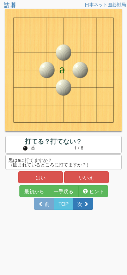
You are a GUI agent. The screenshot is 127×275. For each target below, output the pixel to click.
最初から (34, 191)
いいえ (86, 177)
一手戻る (63, 191)
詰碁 (10, 5)
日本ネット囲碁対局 (105, 4)
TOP (63, 203)
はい (41, 177)
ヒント (96, 191)
